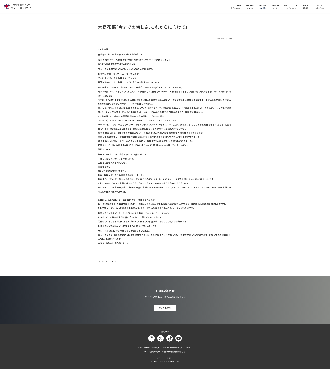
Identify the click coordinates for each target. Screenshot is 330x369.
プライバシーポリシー (165, 358)
